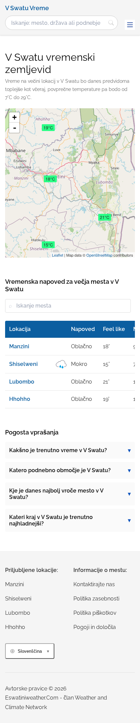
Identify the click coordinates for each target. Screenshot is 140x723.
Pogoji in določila (94, 627)
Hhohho (15, 627)
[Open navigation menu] (130, 25)
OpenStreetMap (99, 255)
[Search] (111, 23)
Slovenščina (30, 651)
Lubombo (17, 613)
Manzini (14, 584)
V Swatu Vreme (27, 8)
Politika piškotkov (95, 613)
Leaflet (57, 255)
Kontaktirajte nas (94, 584)
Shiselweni (18, 598)
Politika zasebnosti (96, 598)
